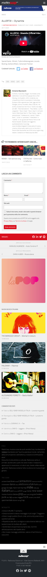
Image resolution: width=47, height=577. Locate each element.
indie (7, 81)
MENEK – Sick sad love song (11, 159)
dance (12, 484)
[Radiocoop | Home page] (12, 3)
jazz (12, 491)
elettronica (24, 484)
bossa (16, 481)
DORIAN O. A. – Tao (18, 423)
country (39, 481)
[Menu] (44, 3)
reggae (20, 497)
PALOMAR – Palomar (10, 366)
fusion (40, 484)
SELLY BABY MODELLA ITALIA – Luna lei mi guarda (27, 411)
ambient (4, 481)
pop (21, 494)
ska (35, 497)
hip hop (23, 488)
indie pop (36, 488)
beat (8, 481)
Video (4, 15)
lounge (24, 491)
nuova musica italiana (10, 494)
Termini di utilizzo (20, 221)
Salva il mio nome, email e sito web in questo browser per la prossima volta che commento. (22, 213)
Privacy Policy (8, 221)
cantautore (24, 481)
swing (19, 500)
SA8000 (4, 452)
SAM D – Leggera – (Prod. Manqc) (23, 429)
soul (38, 497)
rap (10, 497)
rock (22, 81)
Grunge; (10, 488)
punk (18, 81)
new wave (37, 490)
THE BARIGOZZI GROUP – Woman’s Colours (19, 336)
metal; (29, 491)
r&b (8, 497)
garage (4, 488)
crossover (5, 484)
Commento (8, 180)
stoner (15, 500)
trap (23, 500)
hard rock (16, 488)
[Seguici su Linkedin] (37, 236)
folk (32, 484)
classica (34, 481)
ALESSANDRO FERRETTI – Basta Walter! (17, 395)
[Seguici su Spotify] (44, 236)
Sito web (7, 203)
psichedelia (37, 494)
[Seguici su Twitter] (40, 236)
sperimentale (7, 500)
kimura (15, 491)
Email (26, 195)
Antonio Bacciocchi (10, 25)
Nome (6, 195)
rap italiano (15, 497)
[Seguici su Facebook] (33, 236)
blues (13, 481)
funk (36, 484)
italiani (13, 81)
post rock (26, 494)
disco (17, 484)
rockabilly (31, 497)
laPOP (20, 491)
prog (31, 494)
